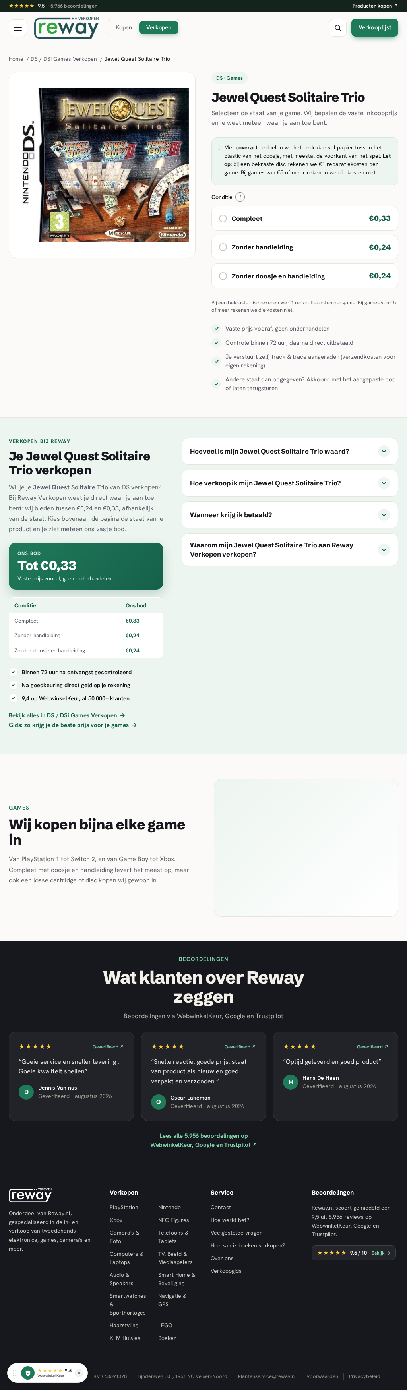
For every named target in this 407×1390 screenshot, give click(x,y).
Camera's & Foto (125, 1237)
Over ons (222, 1258)
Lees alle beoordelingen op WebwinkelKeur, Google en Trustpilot (203, 1140)
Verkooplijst (375, 27)
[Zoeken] (338, 28)
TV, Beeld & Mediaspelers (175, 1258)
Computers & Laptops (127, 1258)
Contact (221, 1207)
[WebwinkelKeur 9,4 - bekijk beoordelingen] (28, 1373)
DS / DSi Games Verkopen (64, 58)
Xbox (116, 1220)
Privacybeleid (364, 1376)
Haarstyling (124, 1325)
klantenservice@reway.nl (267, 1376)
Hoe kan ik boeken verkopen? (248, 1245)
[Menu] (18, 27)
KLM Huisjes (125, 1338)
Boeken (167, 1338)
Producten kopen (375, 5)
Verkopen (158, 27)
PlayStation (124, 1207)
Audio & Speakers (122, 1279)
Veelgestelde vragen (237, 1232)
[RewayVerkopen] (66, 28)
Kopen (124, 27)
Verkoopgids (226, 1270)
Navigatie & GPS (172, 1300)
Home (16, 58)
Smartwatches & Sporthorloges (128, 1304)
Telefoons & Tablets (173, 1237)
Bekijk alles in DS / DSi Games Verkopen (67, 715)
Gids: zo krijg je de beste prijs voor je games (73, 725)
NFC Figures (173, 1220)
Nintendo (169, 1207)
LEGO (165, 1325)
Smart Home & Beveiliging (177, 1279)
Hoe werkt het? (230, 1220)
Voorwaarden (322, 1376)
